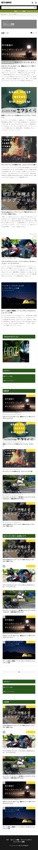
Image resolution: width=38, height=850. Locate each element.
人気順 (7, 33)
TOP (7, 839)
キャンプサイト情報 (19, 842)
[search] (35, 7)
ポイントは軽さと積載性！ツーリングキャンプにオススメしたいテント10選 (18, 311)
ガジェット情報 (12, 14)
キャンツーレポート (9, 380)
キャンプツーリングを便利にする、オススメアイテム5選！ (19, 164)
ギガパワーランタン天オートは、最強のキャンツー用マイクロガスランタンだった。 (18, 67)
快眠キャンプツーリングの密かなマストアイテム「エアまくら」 (18, 116)
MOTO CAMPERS (6, 3)
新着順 (3, 33)
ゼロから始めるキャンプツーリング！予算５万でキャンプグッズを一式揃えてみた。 (18, 213)
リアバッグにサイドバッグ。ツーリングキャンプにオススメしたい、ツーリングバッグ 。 (18, 262)
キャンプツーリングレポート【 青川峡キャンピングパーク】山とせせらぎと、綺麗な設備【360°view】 (19, 497)
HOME (4, 14)
